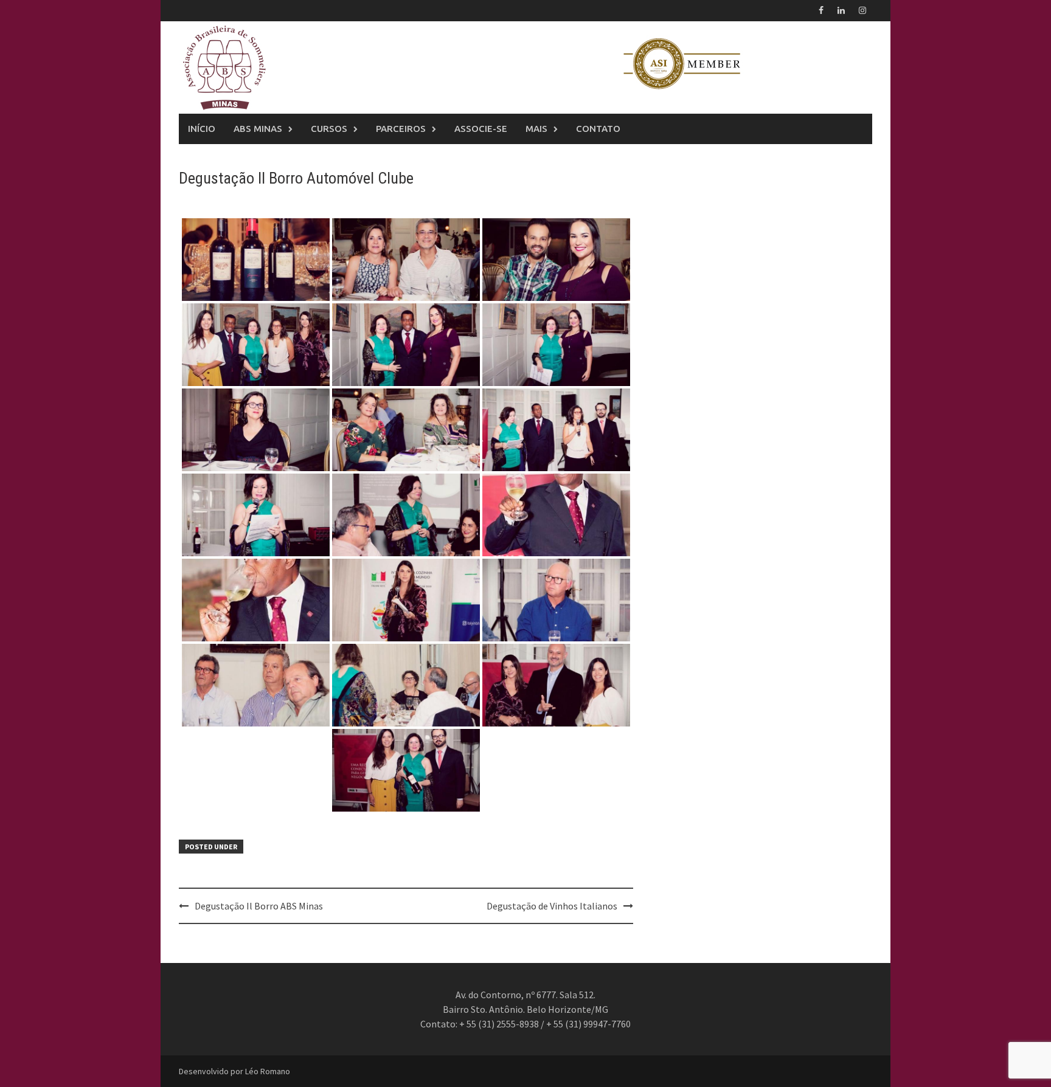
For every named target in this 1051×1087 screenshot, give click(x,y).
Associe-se (480, 128)
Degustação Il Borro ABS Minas (259, 906)
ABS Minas (258, 128)
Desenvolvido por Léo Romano (234, 1071)
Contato (598, 128)
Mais (536, 128)
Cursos (329, 128)
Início (201, 128)
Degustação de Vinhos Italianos (552, 906)
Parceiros (401, 128)
